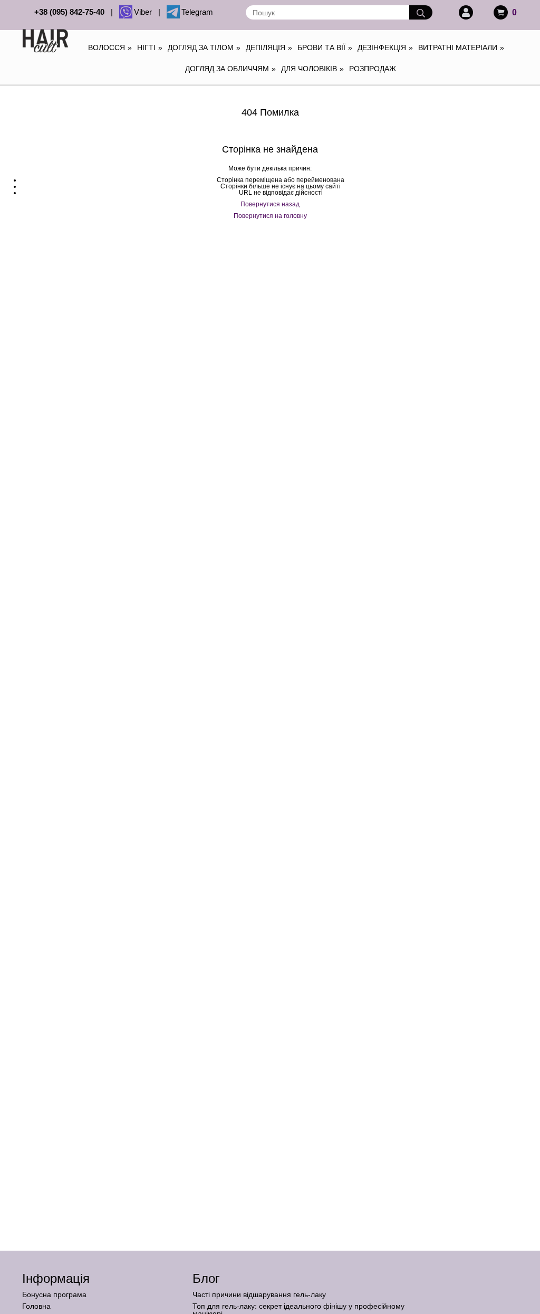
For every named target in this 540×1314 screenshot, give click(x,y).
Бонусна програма (54, 1294)
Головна (36, 1306)
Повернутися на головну (270, 216)
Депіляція (269, 47)
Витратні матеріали (461, 47)
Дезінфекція (385, 47)
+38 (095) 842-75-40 (71, 11)
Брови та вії (324, 47)
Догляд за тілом (204, 47)
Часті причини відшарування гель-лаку (259, 1294)
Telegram (197, 11)
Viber (145, 11)
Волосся (110, 47)
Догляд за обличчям (230, 68)
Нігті (149, 47)
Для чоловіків (312, 68)
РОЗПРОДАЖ (372, 68)
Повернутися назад (270, 204)
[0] (501, 12)
